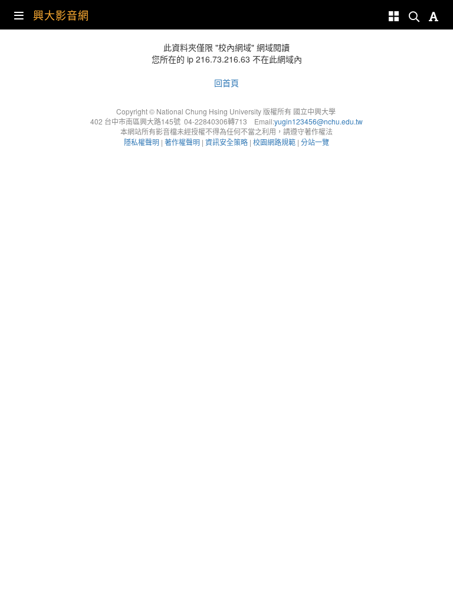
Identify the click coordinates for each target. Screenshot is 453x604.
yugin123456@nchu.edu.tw (318, 121)
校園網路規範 (274, 142)
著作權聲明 (182, 142)
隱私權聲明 (141, 142)
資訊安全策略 (226, 142)
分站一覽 (315, 142)
